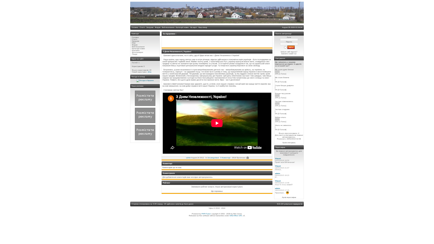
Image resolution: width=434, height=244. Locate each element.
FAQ (133, 43)
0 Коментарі (225, 158)
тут (294, 54)
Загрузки (135, 41)
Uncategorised (213, 158)
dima (149, 72)
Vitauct (278, 158)
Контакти (136, 50)
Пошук (134, 54)
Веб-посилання (138, 47)
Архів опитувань (288, 143)
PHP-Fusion (206, 214)
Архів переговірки (289, 197)
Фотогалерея (137, 52)
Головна (135, 37)
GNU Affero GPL (236, 216)
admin (188, 158)
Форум (134, 45)
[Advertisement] (217, 42)
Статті (134, 39)
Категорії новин (138, 48)
